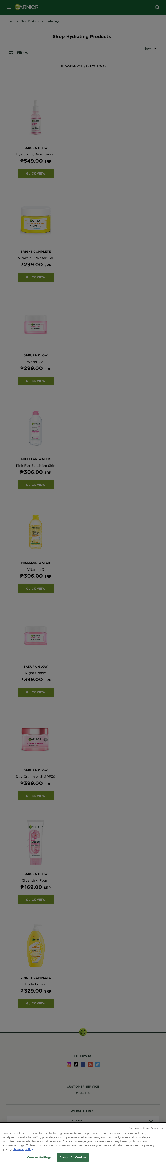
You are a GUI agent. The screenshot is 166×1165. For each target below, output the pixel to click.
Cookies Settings (39, 1157)
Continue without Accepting (146, 1127)
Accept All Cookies (72, 1157)
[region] (83, 1143)
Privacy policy (23, 1149)
